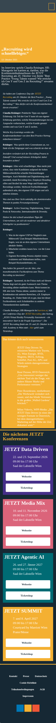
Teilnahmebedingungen (22, 689)
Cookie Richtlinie (28, 683)
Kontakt (13, 676)
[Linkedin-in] (20, 708)
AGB (42, 689)
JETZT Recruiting (33, 314)
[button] (52, 6)
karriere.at (43, 310)
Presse (26, 676)
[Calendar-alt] (35, 708)
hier (32, 327)
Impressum (28, 696)
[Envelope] (28, 708)
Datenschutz (41, 676)
